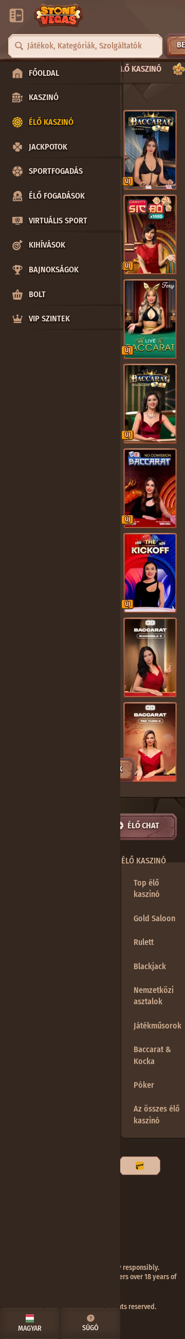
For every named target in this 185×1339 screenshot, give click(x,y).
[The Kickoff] (150, 573)
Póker (144, 1085)
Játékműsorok (157, 1026)
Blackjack (150, 966)
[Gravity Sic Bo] (150, 234)
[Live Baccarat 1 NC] (150, 488)
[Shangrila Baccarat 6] (150, 657)
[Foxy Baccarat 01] (150, 319)
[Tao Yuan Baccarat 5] (150, 742)
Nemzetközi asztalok (154, 995)
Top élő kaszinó (147, 888)
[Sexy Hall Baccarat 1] (150, 150)
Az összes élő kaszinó (157, 1114)
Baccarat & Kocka (152, 1055)
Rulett (144, 942)
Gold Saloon (154, 918)
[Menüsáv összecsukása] (16, 15)
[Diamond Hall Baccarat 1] (150, 404)
